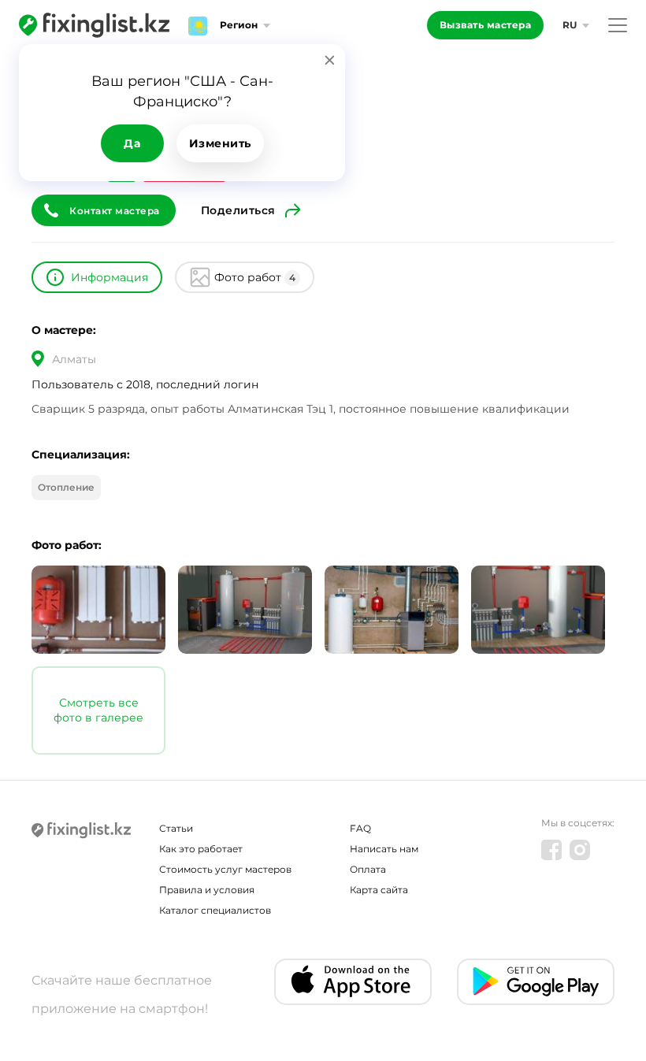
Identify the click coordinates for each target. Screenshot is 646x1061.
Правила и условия (206, 890)
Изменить (220, 143)
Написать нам (384, 849)
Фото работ (254, 277)
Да (132, 143)
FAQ (360, 828)
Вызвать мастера (486, 25)
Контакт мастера (114, 211)
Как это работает (201, 849)
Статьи (176, 828)
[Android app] (535, 982)
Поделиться (238, 210)
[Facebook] (551, 850)
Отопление (66, 487)
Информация (109, 277)
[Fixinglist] (94, 25)
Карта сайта (379, 890)
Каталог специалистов (215, 910)
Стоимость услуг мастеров (225, 869)
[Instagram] (580, 850)
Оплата (368, 869)
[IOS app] (353, 982)
